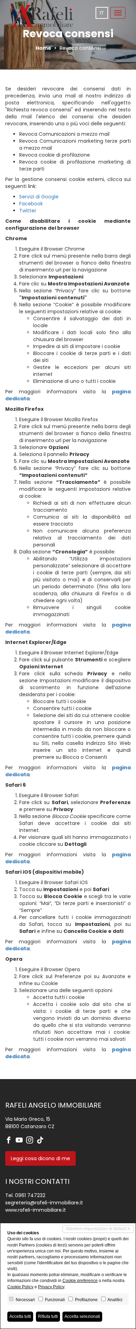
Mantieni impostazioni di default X (98, 1228)
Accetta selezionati (82, 1316)
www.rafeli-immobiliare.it (35, 1209)
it (102, 12)
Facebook (31, 203)
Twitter (27, 210)
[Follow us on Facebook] (10, 1140)
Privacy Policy (51, 1286)
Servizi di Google (39, 196)
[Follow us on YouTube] (21, 1140)
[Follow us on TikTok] (42, 1140)
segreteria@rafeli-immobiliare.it (44, 1202)
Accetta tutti (20, 1316)
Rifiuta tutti (48, 1316)
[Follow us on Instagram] (31, 1140)
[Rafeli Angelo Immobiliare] (41, 15)
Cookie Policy (20, 1286)
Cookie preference (80, 1280)
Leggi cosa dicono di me (40, 1158)
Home (43, 48)
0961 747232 (30, 1195)
